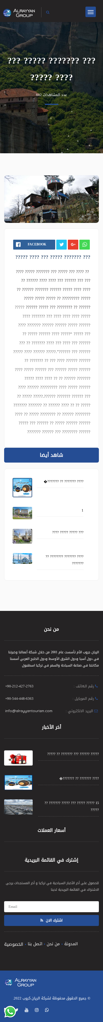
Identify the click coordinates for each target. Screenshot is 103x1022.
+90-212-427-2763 (19, 686)
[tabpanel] (51, 199)
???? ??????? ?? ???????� (63, 481)
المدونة (71, 944)
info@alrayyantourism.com (28, 711)
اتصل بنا (35, 944)
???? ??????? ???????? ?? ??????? (64, 560)
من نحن (53, 944)
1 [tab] (51, 210)
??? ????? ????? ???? (67, 532)
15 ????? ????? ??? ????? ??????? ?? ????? (71, 806)
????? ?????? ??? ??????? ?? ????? (73, 754)
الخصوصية (13, 944)
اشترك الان (54, 920)
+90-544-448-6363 (19, 698)
